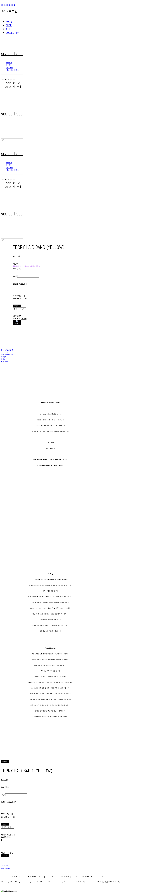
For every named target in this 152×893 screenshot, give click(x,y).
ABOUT (9, 29)
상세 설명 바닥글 (7, 355)
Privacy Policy (5, 868)
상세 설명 (4, 352)
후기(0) (3, 357)
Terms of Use (5, 865)
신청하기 (5, 855)
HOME (9, 21)
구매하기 (5, 762)
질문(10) (4, 359)
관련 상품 (4, 361)
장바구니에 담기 (7, 827)
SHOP (9, 25)
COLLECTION (12, 32)
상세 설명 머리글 (7, 350)
